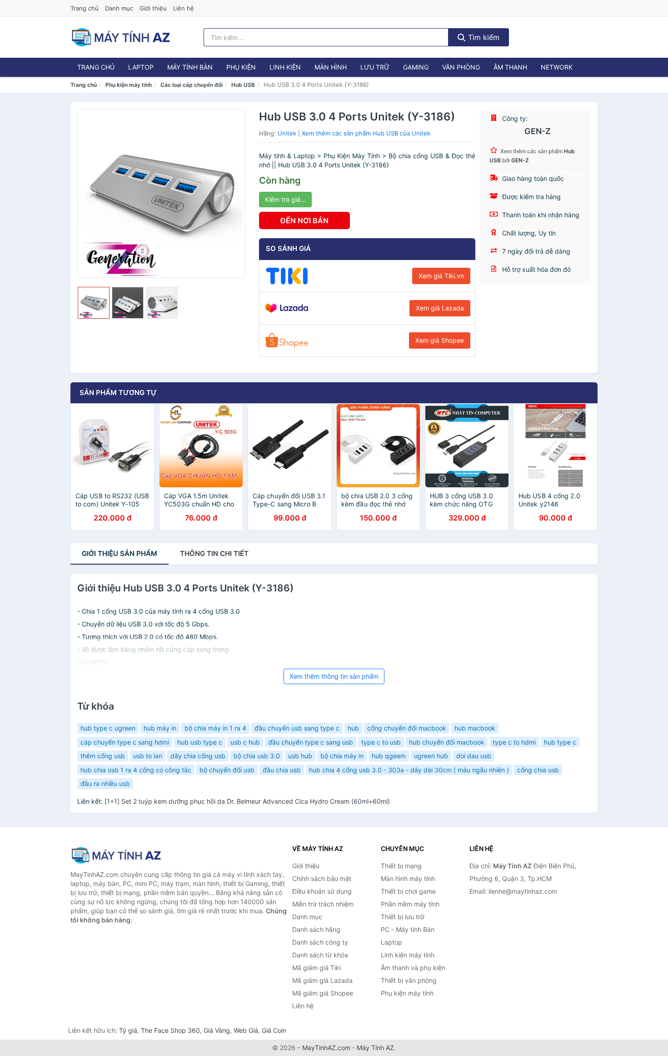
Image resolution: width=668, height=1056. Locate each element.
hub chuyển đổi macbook (446, 742)
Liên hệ (183, 8)
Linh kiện (285, 67)
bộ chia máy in (342, 756)
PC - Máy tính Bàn (407, 929)
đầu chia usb (282, 770)
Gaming (416, 67)
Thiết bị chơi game (408, 891)
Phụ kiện (241, 67)
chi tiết (214, 553)
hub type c (560, 742)
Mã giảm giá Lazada (322, 980)
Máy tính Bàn (190, 67)
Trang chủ (84, 8)
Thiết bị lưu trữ (402, 917)
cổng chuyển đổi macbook (406, 728)
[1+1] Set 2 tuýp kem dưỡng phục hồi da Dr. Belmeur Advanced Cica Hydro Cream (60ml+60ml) (247, 801)
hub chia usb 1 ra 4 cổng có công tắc (135, 770)
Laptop (141, 67)
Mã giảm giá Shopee (322, 993)
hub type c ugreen (107, 728)
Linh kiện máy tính (407, 955)
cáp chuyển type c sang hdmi (124, 742)
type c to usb (381, 742)
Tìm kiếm (482, 37)
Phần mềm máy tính (410, 904)
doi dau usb (473, 756)
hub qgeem (389, 756)
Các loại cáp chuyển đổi (191, 84)
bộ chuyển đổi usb (226, 770)
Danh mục (119, 8)
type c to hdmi (514, 742)
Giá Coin (274, 1030)
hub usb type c (199, 742)
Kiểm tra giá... (285, 199)
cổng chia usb (538, 770)
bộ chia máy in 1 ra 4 (215, 728)
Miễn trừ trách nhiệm (323, 904)
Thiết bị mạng (401, 866)
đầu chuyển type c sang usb (310, 742)
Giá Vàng (217, 1030)
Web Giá (246, 1030)
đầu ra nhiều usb (105, 783)
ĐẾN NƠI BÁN (304, 220)
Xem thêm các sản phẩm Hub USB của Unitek (366, 133)
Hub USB (243, 84)
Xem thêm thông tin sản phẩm (334, 676)
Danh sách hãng (316, 929)
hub (353, 728)
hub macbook (474, 728)
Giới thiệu (153, 8)
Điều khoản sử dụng (322, 891)
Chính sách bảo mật (321, 878)
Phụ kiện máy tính (128, 84)
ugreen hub (431, 756)
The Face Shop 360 (170, 1030)
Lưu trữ (374, 67)
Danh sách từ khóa (320, 955)
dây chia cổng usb (197, 756)
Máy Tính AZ (375, 1047)
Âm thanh (510, 67)
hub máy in (160, 728)
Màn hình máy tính (408, 878)
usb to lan (147, 756)
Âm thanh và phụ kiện (413, 967)
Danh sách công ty (320, 942)
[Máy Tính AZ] (115, 855)
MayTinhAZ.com (326, 1047)
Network (557, 67)
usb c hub (245, 742)
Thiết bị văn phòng (409, 980)
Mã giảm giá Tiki (316, 967)
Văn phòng (461, 67)
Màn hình (330, 67)
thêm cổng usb (102, 756)
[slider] (94, 303)
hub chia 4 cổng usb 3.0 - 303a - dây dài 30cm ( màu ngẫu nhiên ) (409, 770)
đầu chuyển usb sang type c (296, 728)
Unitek (287, 133)
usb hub (300, 756)
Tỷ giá (128, 1030)
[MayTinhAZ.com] (120, 37)
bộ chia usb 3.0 (257, 756)
